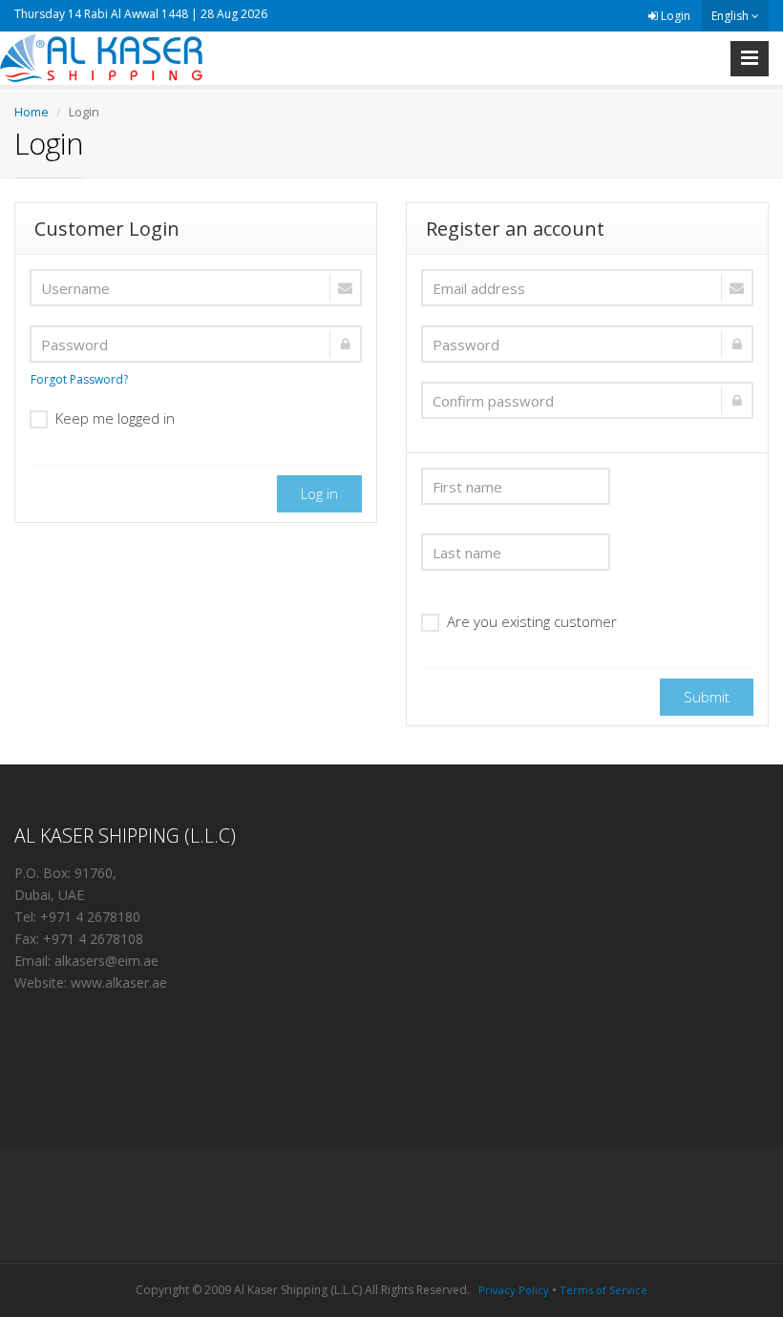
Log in (319, 493)
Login (674, 16)
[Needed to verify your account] (587, 287)
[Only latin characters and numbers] (196, 344)
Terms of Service (603, 1290)
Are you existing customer (532, 621)
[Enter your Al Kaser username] (196, 287)
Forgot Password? (79, 379)
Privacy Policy (513, 1290)
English (731, 16)
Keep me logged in (115, 418)
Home (31, 111)
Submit (707, 696)
